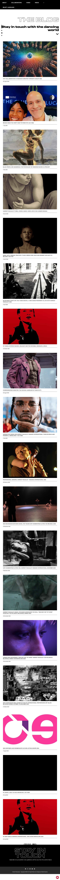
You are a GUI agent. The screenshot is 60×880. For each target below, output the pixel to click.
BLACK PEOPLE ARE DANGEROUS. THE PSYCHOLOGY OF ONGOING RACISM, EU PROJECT (26, 167)
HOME (40, 2)
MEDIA (13, 2)
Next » (34, 844)
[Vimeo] (34, 868)
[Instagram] (27, 868)
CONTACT (30, 2)
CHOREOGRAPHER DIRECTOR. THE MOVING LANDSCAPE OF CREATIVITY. (22, 390)
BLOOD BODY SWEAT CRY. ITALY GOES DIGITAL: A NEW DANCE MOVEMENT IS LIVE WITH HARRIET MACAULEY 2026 (29, 301)
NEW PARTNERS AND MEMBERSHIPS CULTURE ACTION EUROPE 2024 (21, 748)
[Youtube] (32, 868)
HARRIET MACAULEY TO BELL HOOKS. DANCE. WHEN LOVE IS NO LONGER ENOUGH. (25, 211)
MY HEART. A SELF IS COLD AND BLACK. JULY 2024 (16, 792)
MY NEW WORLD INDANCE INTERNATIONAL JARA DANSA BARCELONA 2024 (23, 836)
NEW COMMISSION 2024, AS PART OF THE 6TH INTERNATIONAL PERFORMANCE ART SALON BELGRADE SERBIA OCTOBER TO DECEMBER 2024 (27, 703)
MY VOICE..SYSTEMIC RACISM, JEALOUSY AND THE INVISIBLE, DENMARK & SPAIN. (25, 346)
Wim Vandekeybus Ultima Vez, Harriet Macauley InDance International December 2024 (29, 568)
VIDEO (4, 2)
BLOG (21, 2)
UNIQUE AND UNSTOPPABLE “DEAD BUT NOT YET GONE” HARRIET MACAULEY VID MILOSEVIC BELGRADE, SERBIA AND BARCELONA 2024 (28, 658)
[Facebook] (25, 868)
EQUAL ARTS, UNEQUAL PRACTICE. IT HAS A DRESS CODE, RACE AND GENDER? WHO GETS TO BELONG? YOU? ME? (27, 256)
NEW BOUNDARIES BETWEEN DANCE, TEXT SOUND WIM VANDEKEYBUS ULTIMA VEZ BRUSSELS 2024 (29, 524)
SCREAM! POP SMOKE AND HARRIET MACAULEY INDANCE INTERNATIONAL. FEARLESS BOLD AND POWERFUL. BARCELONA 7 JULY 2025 (29, 435)
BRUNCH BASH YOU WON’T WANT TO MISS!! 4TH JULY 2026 (18, 123)
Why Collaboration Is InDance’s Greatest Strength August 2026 (22, 78)
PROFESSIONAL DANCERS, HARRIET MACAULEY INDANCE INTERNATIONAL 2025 (24, 479)
